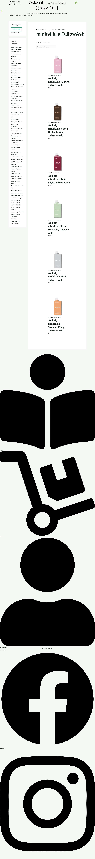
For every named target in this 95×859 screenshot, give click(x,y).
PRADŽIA (44, 648)
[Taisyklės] (47, 449)
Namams (63, 2)
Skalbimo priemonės (56, 2)
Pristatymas (2, 537)
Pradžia (38, 29)
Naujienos (60, 1)
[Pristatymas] (47, 535)
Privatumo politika (3, 647)
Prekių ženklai (62, 3)
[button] (56, 2)
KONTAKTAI (50, 648)
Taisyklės (1, 450)
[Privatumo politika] (47, 646)
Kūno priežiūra (51, 3)
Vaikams (57, 3)
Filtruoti (16, 29)
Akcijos (64, 1)
